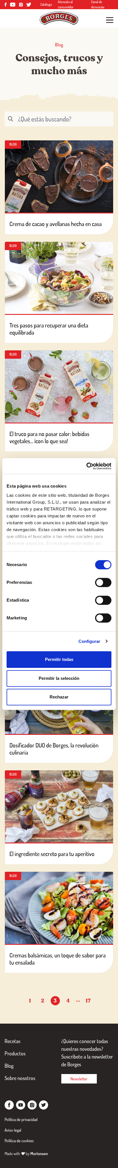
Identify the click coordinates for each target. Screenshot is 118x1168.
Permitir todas (59, 659)
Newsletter (79, 1078)
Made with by (26, 1153)
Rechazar (59, 696)
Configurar (89, 641)
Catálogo (46, 4)
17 (88, 1000)
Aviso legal (13, 1130)
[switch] (103, 582)
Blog (9, 1066)
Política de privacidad (21, 1119)
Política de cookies (19, 1140)
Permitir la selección (59, 678)
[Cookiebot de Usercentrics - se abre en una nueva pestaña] (86, 466)
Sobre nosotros (20, 1078)
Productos (15, 1053)
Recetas (12, 1041)
